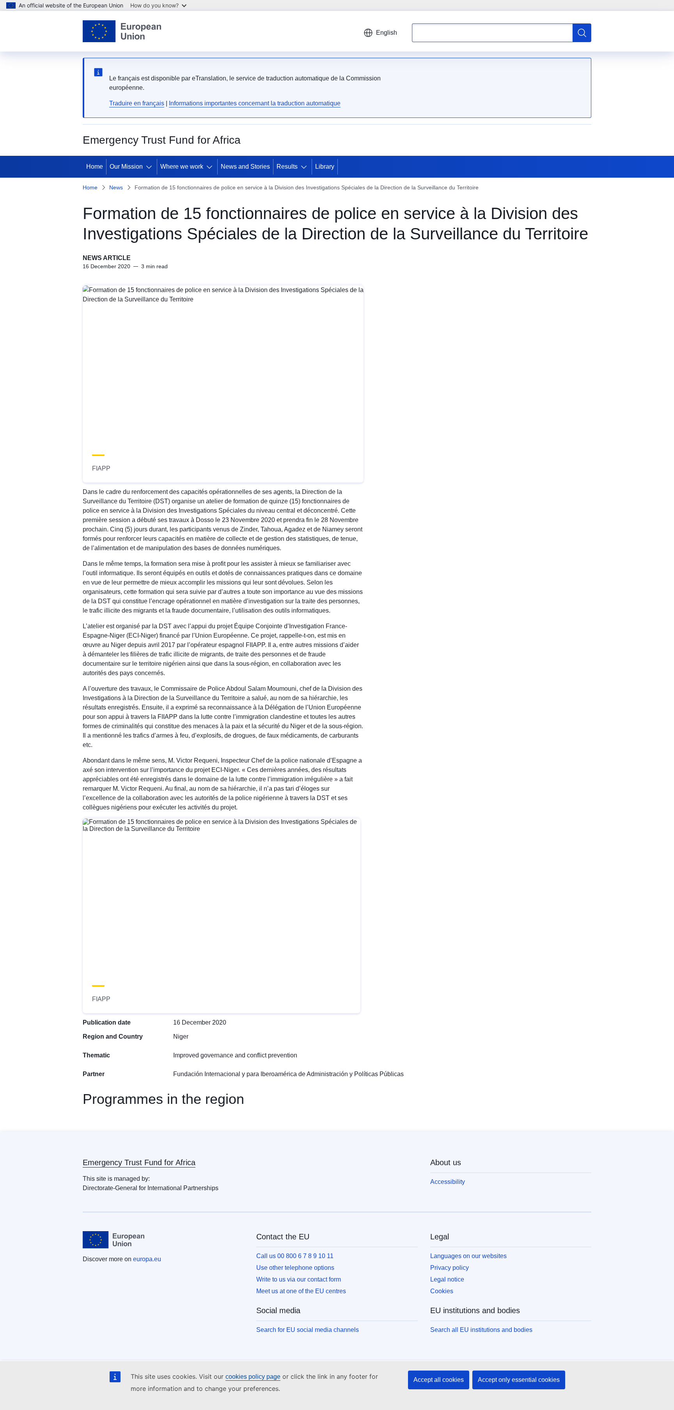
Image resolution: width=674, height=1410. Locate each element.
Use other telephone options (295, 1267)
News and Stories (245, 166)
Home (94, 166)
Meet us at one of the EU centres (301, 1291)
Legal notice (447, 1279)
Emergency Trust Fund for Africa (139, 1162)
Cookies (441, 1291)
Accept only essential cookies (519, 1379)
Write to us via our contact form (298, 1279)
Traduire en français (136, 103)
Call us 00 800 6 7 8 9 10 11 (294, 1256)
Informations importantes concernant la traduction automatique (255, 103)
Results (287, 166)
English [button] (386, 32)
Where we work (181, 166)
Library (324, 166)
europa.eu (147, 1259)
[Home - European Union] (122, 31)
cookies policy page (252, 1376)
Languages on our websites (468, 1256)
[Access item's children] (150, 167)
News (116, 187)
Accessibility (447, 1181)
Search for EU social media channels (307, 1329)
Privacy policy (449, 1267)
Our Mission (126, 166)
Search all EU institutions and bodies (481, 1329)
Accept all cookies (438, 1379)
